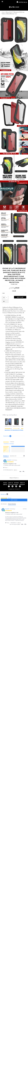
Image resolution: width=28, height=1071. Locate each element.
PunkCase (14, 284)
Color (14, 291)
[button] (6, 467)
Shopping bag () (22, 2)
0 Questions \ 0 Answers (9, 443)
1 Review (9, 498)
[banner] (14, 7)
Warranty (22, 484)
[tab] (6, 456)
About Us (10, 482)
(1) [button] (9, 446)
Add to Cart (20, 297)
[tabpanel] (14, 516)
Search (5, 482)
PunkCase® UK (17, 489)
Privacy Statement (13, 484)
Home (3, 12)
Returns (16, 482)
